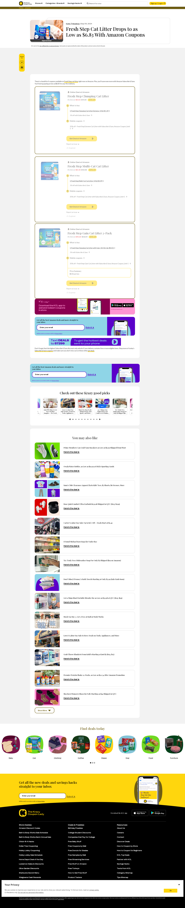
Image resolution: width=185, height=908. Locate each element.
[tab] (87, 419)
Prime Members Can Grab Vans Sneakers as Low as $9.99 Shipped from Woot (95, 447)
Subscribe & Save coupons (44, 351)
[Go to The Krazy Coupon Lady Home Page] (25, 3)
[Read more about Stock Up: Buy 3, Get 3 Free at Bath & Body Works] (47, 620)
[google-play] (158, 813)
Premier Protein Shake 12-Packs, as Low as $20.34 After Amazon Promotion (94, 675)
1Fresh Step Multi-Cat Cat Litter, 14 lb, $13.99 (86, 181)
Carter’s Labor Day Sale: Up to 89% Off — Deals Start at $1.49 (88, 523)
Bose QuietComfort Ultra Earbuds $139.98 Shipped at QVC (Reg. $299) (92, 504)
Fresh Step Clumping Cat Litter (88, 96)
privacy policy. (94, 890)
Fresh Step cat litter (71, 81)
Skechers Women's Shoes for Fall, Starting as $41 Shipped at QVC (90, 694)
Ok (171, 890)
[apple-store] (140, 813)
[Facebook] (22, 62)
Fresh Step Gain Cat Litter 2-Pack (90, 233)
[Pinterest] (22, 67)
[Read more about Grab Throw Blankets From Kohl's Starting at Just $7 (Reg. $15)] (47, 657)
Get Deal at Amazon (77, 138)
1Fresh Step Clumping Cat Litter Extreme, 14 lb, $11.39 (89, 111)
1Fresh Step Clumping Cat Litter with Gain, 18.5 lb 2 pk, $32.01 (92, 248)
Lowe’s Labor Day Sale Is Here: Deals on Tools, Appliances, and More (91, 635)
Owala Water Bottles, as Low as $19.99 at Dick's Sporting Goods (89, 466)
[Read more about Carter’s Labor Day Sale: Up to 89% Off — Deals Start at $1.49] (47, 526)
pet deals (91, 351)
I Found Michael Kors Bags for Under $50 (80, 541)
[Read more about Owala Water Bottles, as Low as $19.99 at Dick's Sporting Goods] (47, 469)
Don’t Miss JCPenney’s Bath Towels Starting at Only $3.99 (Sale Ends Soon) (94, 579)
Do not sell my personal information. (31, 892)
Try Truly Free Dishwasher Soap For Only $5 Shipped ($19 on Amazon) (92, 560)
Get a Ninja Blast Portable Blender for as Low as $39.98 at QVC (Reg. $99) (93, 598)
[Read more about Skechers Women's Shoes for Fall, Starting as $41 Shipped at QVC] (47, 697)
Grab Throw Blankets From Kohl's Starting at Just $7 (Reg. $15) (89, 654)
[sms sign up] (85, 342)
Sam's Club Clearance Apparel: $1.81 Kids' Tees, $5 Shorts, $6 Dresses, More (94, 485)
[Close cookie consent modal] (179, 884)
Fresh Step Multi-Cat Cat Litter (88, 166)
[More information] (91, 115)
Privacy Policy (58, 333)
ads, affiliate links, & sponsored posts (49, 46)
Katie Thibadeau (73, 24)
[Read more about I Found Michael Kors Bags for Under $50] (47, 544)
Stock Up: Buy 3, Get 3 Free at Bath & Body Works (84, 617)
